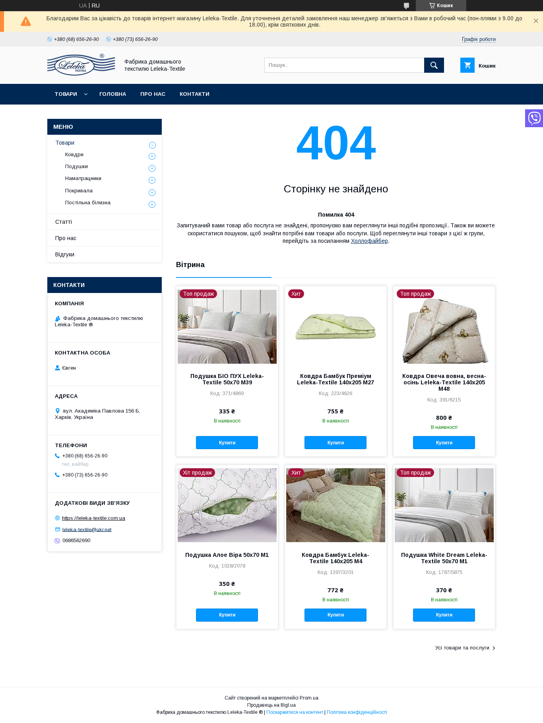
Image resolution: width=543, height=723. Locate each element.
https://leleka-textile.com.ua (93, 518)
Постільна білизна (88, 202)
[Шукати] (434, 65)
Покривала (79, 191)
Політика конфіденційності (357, 712)
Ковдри (74, 154)
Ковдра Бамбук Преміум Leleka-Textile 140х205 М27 (335, 379)
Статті (63, 222)
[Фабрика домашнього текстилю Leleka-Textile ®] (81, 73)
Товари (65, 94)
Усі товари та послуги (462, 648)
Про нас (152, 94)
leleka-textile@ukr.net (86, 529)
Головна (112, 94)
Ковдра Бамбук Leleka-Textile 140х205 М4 (335, 558)
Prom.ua (309, 698)
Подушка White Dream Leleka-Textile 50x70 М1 (444, 558)
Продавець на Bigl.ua (271, 705)
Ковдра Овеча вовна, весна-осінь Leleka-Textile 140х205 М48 (444, 382)
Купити (227, 443)
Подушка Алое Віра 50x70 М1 (227, 555)
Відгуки (64, 254)
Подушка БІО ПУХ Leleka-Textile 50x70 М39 (227, 379)
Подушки (76, 166)
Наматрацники (83, 178)
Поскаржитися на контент (294, 712)
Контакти (194, 94)
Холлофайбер (369, 241)
